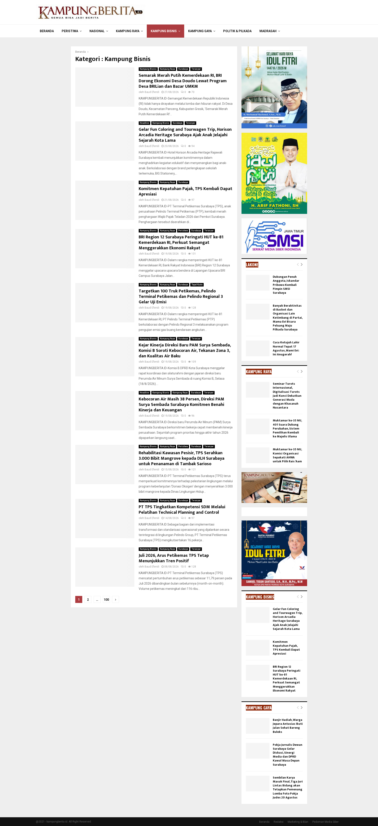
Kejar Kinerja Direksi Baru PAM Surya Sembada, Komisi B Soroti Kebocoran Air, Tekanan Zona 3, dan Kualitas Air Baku (185, 350)
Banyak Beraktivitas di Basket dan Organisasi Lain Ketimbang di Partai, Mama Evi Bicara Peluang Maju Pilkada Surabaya (287, 317)
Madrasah (267, 31)
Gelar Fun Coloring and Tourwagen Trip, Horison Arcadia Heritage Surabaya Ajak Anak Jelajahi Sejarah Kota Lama (185, 135)
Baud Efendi (152, 92)
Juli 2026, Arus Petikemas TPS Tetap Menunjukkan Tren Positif (174, 558)
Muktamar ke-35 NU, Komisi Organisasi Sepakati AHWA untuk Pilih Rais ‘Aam (287, 455)
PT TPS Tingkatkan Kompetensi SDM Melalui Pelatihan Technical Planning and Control (182, 509)
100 (106, 599)
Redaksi (279, 821)
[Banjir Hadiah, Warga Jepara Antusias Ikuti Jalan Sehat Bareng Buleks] (258, 726)
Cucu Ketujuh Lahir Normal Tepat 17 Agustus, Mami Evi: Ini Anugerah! (286, 348)
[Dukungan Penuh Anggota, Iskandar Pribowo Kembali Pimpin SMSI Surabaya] (258, 283)
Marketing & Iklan (298, 821)
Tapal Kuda (197, 284)
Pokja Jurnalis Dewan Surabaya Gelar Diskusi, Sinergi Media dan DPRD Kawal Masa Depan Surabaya (287, 754)
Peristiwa (70, 31)
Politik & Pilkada (237, 31)
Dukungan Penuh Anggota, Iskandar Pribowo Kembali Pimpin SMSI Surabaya (286, 284)
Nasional (97, 31)
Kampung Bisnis (164, 31)
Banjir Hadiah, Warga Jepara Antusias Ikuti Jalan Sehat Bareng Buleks (288, 725)
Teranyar (196, 69)
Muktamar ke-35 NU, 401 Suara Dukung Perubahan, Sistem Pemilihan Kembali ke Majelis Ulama (287, 428)
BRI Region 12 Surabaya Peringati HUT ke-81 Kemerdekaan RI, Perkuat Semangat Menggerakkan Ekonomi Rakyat (181, 242)
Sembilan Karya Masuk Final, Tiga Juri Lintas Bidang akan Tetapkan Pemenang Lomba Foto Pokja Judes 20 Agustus (288, 787)
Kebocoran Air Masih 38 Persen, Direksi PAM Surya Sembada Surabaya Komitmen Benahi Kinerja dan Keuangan (181, 404)
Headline (144, 123)
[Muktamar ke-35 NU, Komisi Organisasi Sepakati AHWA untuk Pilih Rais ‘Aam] (258, 455)
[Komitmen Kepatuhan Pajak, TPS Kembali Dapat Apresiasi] (258, 648)
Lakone (252, 264)
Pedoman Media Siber (325, 821)
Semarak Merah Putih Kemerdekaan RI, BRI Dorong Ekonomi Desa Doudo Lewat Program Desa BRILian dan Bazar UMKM (183, 81)
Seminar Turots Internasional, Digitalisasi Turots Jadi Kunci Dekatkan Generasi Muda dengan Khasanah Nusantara (287, 395)
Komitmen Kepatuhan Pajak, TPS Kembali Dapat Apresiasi (185, 191)
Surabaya (183, 69)
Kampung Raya (127, 31)
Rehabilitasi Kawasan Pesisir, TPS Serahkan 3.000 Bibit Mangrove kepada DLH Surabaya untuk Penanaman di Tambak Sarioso (181, 458)
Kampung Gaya (200, 31)
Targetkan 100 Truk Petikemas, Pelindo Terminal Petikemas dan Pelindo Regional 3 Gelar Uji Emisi (181, 296)
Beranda (47, 31)
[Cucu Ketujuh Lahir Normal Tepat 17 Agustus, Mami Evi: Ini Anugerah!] (258, 348)
